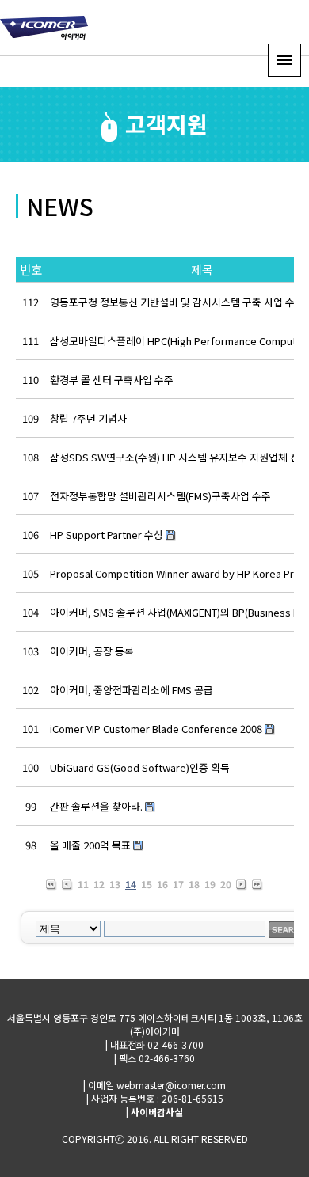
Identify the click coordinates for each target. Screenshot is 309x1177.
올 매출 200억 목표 (90, 844)
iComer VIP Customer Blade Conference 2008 (156, 728)
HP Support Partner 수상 (106, 534)
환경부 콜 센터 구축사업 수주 (112, 379)
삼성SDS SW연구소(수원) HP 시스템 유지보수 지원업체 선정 (179, 457)
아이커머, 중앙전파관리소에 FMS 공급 (131, 689)
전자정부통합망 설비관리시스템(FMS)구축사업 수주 (160, 495)
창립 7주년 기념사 (88, 418)
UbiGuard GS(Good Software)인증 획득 (140, 767)
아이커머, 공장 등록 (92, 651)
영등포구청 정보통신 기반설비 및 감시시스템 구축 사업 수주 (177, 301)
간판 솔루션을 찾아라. (96, 806)
